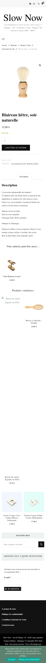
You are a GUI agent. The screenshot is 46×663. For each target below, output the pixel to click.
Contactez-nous (8, 625)
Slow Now (23, 17)
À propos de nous (9, 608)
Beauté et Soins (32, 163)
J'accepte (11, 659)
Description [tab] (24, 176)
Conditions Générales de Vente (14, 619)
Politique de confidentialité (12, 614)
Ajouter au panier (15, 147)
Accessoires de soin (18, 163)
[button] (40, 65)
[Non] (43, 654)
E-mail (7, 577)
